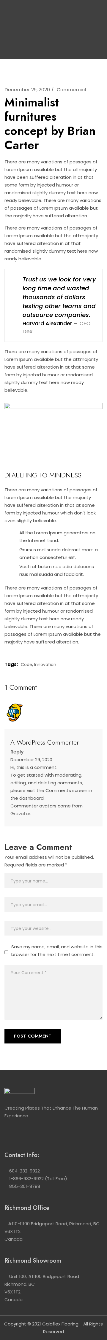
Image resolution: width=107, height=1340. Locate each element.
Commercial (71, 89)
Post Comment (32, 1036)
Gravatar (20, 813)
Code (26, 664)
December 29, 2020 (27, 89)
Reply (17, 751)
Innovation (45, 664)
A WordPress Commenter (44, 742)
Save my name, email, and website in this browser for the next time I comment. (57, 950)
